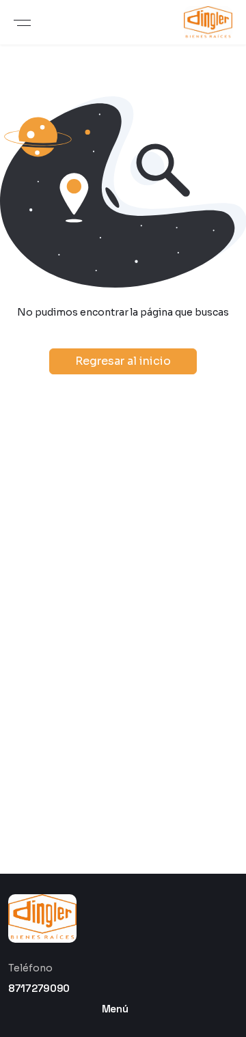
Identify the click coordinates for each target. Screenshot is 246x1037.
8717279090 (39, 988)
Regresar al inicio (122, 361)
